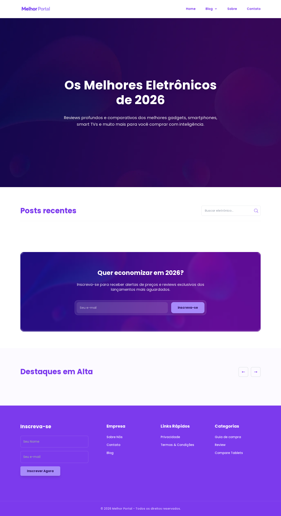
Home (191, 9)
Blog (210, 9)
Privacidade (170, 437)
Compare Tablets (229, 453)
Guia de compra (228, 437)
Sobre (232, 9)
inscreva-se (188, 307)
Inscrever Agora (40, 471)
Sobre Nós (115, 437)
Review (220, 445)
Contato (254, 9)
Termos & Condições (177, 445)
